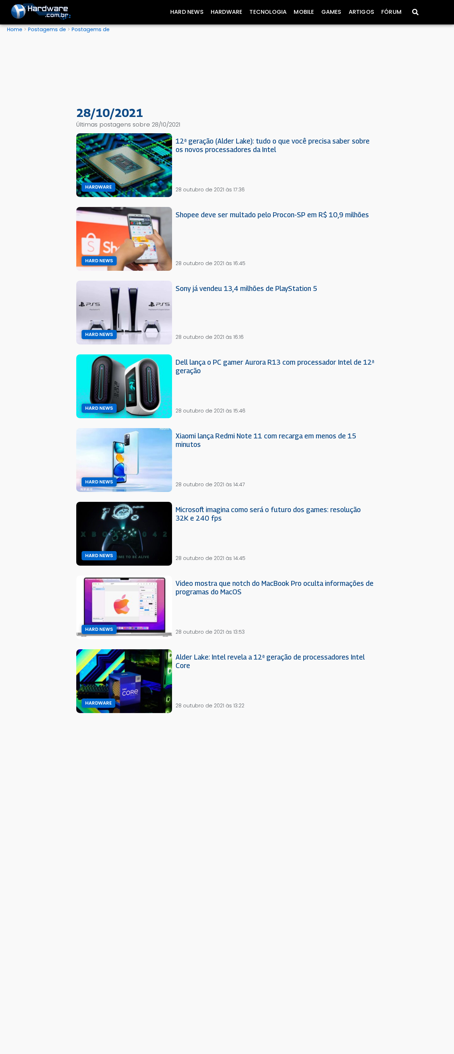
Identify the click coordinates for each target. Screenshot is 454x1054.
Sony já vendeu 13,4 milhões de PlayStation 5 (246, 288)
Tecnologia (268, 12)
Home (14, 29)
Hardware (227, 12)
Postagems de (47, 29)
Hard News (187, 12)
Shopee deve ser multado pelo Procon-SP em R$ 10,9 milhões (272, 215)
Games (331, 12)
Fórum (391, 12)
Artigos (361, 12)
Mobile (304, 12)
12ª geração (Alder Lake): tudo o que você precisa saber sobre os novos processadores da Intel (273, 145)
